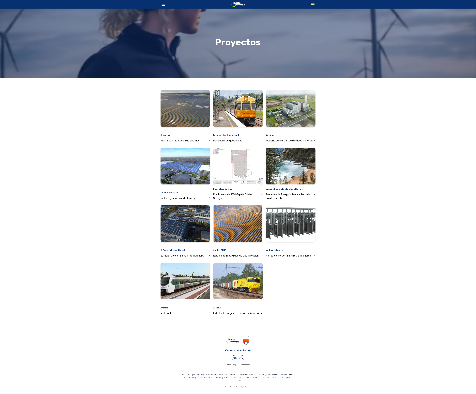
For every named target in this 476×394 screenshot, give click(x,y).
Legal (235, 365)
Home (228, 365)
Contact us (245, 365)
